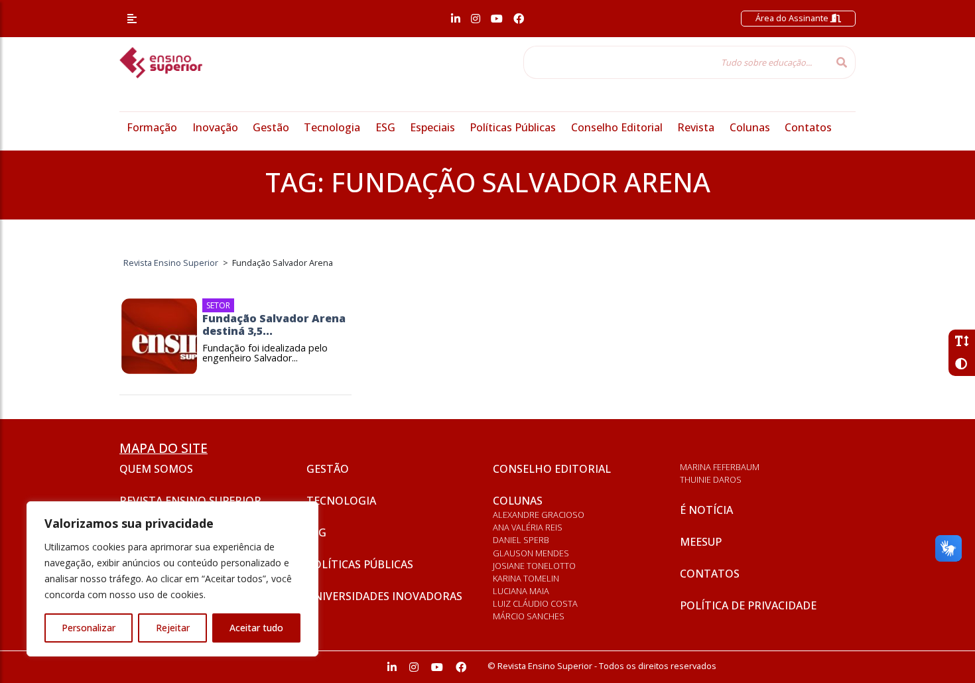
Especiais (432, 127)
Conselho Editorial (617, 127)
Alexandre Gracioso (538, 515)
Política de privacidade (748, 605)
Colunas (750, 127)
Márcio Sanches (528, 616)
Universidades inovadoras (384, 596)
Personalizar (88, 627)
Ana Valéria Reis (527, 527)
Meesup (701, 541)
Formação (152, 127)
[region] (172, 578)
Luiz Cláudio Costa (535, 603)
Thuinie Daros (711, 479)
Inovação (215, 127)
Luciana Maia (521, 591)
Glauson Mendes (531, 553)
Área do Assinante (792, 18)
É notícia (706, 510)
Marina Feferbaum (719, 467)
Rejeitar (173, 627)
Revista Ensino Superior (190, 500)
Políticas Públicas (513, 127)
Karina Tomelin (526, 578)
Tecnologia (332, 127)
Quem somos (156, 469)
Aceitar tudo (256, 627)
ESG (385, 127)
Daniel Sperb (521, 540)
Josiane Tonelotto (534, 566)
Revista (695, 127)
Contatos (808, 127)
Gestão (271, 127)
